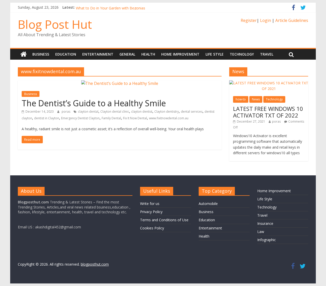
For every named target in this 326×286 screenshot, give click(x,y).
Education (65, 54)
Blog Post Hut (55, 24)
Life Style (215, 54)
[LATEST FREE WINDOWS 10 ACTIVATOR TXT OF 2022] (268, 83)
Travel (266, 54)
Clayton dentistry (166, 111)
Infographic (266, 239)
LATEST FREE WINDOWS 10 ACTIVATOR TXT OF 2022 (268, 112)
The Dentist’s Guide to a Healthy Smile (94, 103)
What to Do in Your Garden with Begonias (110, 9)
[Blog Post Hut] (23, 54)
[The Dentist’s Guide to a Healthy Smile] (119, 83)
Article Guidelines (291, 20)
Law (260, 231)
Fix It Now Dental (135, 118)
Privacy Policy (151, 211)
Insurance (265, 223)
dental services (191, 111)
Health (148, 54)
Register (249, 20)
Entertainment (97, 54)
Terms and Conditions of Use (164, 219)
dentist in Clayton (46, 118)
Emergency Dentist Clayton (80, 118)
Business (40, 54)
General (127, 54)
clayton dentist (141, 111)
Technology (242, 54)
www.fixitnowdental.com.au (168, 118)
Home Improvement (180, 54)
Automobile (208, 203)
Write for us (149, 203)
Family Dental (111, 118)
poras (66, 111)
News (256, 99)
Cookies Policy (152, 228)
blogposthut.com (95, 264)
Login (265, 20)
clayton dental (88, 111)
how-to (241, 99)
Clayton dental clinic (114, 111)
